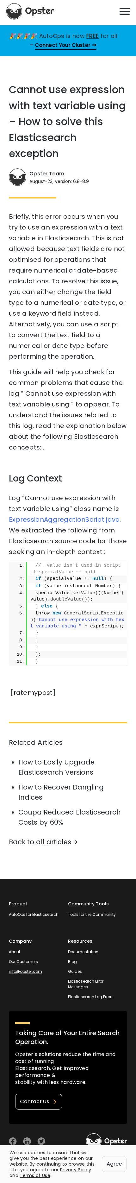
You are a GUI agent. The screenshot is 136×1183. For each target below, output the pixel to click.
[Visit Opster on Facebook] (13, 1141)
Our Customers (23, 961)
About (14, 951)
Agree (114, 1163)
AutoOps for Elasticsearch (34, 914)
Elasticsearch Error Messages (85, 984)
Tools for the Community (92, 914)
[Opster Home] (30, 11)
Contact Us (34, 1101)
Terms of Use (35, 1175)
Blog (72, 961)
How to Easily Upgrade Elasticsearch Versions (56, 767)
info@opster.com (25, 971)
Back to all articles (40, 841)
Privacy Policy (75, 1170)
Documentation (83, 951)
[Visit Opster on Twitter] (41, 1141)
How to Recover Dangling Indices (61, 792)
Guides (75, 971)
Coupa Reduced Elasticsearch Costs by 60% (69, 817)
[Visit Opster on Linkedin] (27, 1141)
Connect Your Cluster (62, 45)
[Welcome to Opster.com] (106, 1141)
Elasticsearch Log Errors (91, 996)
